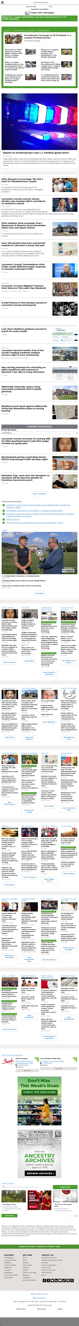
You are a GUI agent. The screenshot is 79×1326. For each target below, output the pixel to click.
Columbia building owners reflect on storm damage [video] (23, 581)
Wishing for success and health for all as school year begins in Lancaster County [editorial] (49, 931)
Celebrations (28, 976)
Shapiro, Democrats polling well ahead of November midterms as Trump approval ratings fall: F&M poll (29, 636)
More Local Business (29, 738)
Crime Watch (8, 688)
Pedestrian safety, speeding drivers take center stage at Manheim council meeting (69, 784)
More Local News (39, 494)
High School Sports (67, 609)
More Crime (9, 737)
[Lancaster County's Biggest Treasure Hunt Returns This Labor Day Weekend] (65, 289)
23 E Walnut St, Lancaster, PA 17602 (52, 1061)
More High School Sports (68, 661)
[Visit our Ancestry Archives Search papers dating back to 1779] (39, 1153)
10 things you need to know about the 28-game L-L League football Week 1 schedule (14, 78)
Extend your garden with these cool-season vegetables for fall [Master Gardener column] (28, 799)
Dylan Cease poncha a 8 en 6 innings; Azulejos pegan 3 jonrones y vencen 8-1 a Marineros (29, 842)
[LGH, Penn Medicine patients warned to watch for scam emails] (65, 335)
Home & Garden (29, 753)
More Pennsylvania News (29, 959)
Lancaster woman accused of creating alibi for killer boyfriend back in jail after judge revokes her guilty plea (25, 441)
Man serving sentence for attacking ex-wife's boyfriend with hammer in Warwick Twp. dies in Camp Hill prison (23, 369)
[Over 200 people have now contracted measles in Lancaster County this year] (64, 249)
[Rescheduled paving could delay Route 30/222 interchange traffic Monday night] (65, 463)
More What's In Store (68, 738)
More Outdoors (69, 873)
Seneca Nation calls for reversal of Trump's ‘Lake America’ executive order (9, 917)
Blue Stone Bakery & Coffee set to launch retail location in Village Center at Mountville (68, 704)
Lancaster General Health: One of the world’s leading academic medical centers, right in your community (22, 352)
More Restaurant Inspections (49, 1037)
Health (44, 753)
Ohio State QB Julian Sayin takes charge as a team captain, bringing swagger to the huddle (49, 842)
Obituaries (46, 688)
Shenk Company (22, 1058)
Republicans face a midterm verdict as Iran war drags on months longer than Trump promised (28, 946)
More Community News (69, 809)
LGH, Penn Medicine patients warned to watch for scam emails (24, 330)
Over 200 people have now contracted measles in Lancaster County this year (23, 244)
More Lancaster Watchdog (49, 673)
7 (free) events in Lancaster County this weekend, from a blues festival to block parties (10, 791)
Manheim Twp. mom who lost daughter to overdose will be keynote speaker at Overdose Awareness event (25, 477)
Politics (25, 608)
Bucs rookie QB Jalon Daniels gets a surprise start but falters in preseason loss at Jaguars (29, 855)
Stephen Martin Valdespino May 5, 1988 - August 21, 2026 (49, 707)
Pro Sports (27, 826)
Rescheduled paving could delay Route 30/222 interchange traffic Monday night (24, 458)
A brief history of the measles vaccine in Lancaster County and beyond (24, 303)
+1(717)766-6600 (22, 1065)
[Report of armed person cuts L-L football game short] (39, 121)
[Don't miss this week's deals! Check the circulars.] (39, 1101)
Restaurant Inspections (47, 977)
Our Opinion (47, 899)
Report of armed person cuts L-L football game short (36, 152)
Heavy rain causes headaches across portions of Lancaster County (34, 523)
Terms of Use (41, 1309)
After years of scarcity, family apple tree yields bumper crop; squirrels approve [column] (29, 771)
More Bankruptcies (69, 1018)
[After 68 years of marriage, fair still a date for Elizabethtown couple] (64, 185)
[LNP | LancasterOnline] (41, 2)
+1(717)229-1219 (47, 1063)
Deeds (5, 826)
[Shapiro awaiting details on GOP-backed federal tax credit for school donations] (29, 613)
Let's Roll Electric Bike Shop (50, 1058)
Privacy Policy (21, 1309)
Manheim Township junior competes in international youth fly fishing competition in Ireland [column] (69, 853)
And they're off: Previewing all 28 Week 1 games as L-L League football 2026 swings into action (51, 66)
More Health (49, 806)
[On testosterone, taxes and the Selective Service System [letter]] (69, 906)
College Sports (49, 826)
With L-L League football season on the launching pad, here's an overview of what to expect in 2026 (14, 66)
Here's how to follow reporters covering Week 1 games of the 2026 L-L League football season (14, 53)
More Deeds (9, 885)
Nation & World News (10, 900)
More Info (27, 1070)
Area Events (8, 1184)
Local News (8, 608)
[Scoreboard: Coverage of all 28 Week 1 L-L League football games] (13, 39)
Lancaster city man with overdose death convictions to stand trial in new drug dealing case (9, 704)
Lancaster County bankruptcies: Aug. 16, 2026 (69, 999)
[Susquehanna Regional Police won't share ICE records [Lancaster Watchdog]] (49, 615)
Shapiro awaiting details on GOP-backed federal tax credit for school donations (28, 624)
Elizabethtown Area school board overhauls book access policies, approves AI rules (68, 796)
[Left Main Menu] (2, 2)
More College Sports (49, 880)
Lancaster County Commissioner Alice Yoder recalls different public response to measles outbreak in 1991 (23, 266)
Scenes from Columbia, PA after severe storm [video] (21, 586)
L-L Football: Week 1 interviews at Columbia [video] (20, 576)
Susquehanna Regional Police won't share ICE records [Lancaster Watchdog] (49, 628)
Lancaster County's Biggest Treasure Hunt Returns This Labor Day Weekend (23, 287)
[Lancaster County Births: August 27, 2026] (29, 982)
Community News (66, 754)
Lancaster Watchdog (46, 609)
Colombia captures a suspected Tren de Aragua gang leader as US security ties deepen (10, 929)
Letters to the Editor (68, 900)
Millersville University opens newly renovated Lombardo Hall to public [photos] (21, 389)
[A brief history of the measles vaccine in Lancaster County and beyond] (65, 309)
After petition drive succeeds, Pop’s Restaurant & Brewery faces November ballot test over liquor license (24, 225)
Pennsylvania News (28, 900)
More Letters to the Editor (69, 949)
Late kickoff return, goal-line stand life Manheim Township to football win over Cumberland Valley (69, 628)
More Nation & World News (9, 956)
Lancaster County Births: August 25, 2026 (28, 999)
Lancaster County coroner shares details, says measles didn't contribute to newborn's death (23, 201)
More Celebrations (29, 1016)
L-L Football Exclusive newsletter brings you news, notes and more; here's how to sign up (50, 77)
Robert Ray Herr (13, 519)
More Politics (29, 661)
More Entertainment (9, 803)
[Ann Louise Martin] (49, 694)
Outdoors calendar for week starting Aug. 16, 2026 (68, 864)
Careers (60, 1309)
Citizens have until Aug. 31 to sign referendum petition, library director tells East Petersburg (69, 771)
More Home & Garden (29, 811)
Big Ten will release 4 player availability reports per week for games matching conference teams (49, 855)
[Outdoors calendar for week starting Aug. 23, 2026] (69, 832)
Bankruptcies (68, 976)
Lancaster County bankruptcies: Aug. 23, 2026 (69, 990)
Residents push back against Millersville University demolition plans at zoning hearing (24, 408)
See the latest (10, 430)
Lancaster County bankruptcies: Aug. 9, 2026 (69, 1008)
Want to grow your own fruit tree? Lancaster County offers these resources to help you (29, 784)
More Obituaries (49, 722)
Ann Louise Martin (48, 701)
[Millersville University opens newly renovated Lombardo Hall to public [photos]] (65, 393)
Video (5, 530)
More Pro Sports (29, 877)
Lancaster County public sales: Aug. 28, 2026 (29, 717)
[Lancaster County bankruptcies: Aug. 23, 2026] (69, 982)
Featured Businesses (12, 1055)
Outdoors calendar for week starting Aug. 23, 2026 (68, 840)
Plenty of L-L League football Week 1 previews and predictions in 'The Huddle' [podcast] (34, 18)
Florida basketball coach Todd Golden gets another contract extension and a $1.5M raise (49, 867)
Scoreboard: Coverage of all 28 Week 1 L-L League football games (47, 36)
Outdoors (66, 826)
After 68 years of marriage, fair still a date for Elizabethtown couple (22, 180)
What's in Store (69, 688)
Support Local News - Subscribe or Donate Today (39, 1246)
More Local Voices (9, 1029)
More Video (39, 593)
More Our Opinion (49, 960)
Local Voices (8, 976)
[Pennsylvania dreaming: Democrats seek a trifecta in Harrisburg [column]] (10, 982)
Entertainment (9, 753)
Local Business (29, 688)
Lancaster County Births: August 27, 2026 (28, 990)
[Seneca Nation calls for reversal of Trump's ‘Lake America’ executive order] (10, 906)
